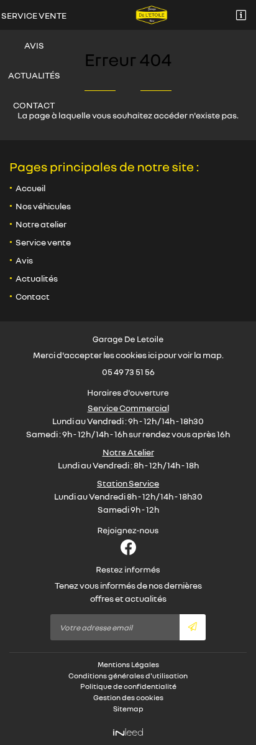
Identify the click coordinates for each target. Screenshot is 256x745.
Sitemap (128, 708)
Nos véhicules (43, 206)
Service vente (33, 15)
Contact (34, 105)
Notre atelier (41, 224)
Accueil (30, 188)
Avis (34, 45)
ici (152, 354)
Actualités (34, 75)
